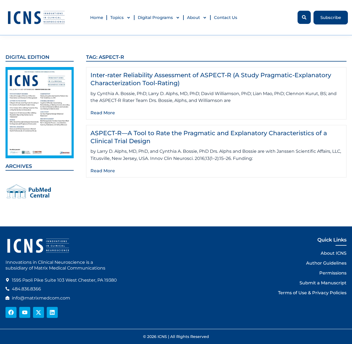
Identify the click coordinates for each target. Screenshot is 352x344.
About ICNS (333, 253)
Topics (117, 17)
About (193, 17)
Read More (102, 112)
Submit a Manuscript (322, 282)
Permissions (332, 273)
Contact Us (225, 17)
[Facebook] (11, 312)
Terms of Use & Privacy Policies (312, 292)
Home (96, 17)
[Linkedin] (52, 312)
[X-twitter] (38, 312)
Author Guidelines (326, 263)
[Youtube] (24, 312)
